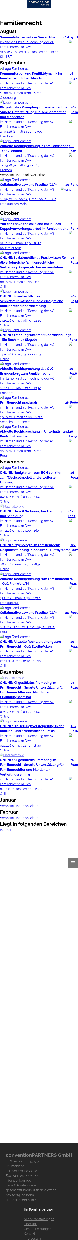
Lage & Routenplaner (21, 1185)
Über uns (30, 1224)
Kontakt (29, 1234)
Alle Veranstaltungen (39, 1219)
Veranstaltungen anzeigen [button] (19, 806)
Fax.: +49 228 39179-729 (22, 1176)
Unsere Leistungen (37, 1229)
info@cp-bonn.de (18, 1180)
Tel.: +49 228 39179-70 (21, 1171)
